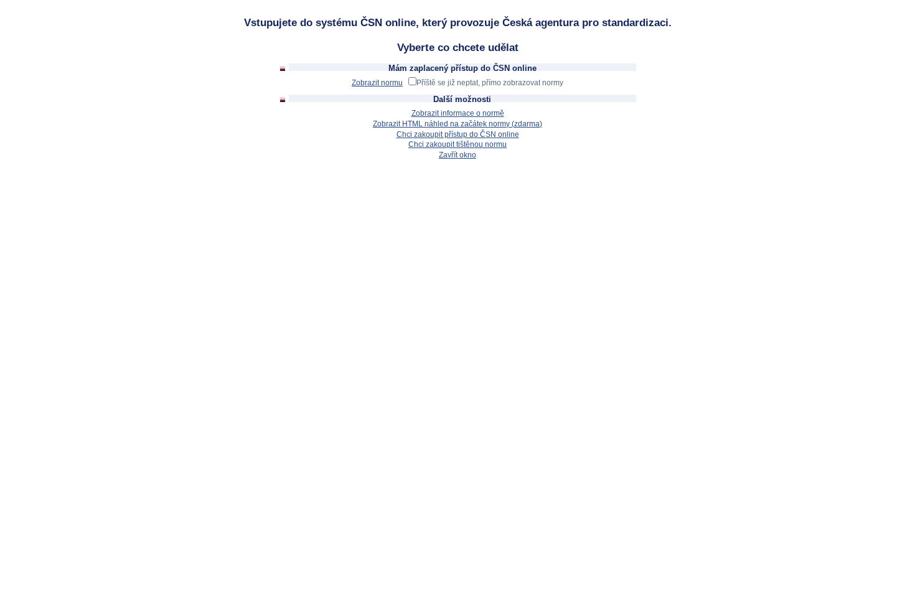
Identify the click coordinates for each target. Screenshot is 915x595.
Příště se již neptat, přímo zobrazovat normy (489, 82)
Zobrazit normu (377, 82)
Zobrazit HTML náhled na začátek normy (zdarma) (457, 123)
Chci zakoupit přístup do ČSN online (457, 134)
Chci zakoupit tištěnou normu (457, 144)
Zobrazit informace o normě (457, 113)
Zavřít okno (457, 155)
